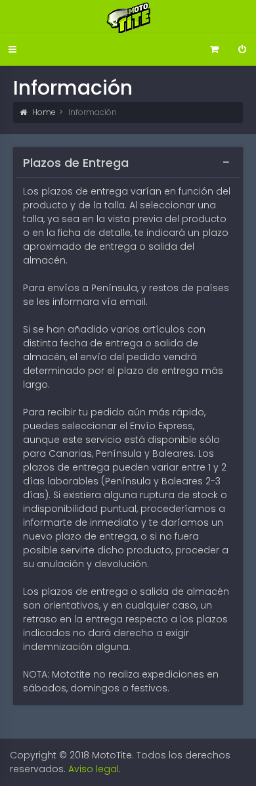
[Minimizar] (226, 162)
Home (43, 112)
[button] (12, 49)
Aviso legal (93, 768)
